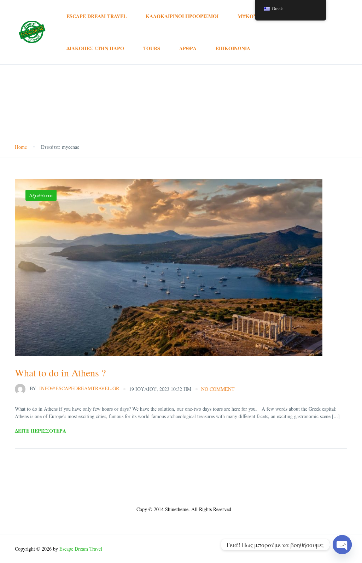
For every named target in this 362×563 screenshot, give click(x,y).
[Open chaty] (342, 544)
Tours (151, 48)
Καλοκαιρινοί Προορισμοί (182, 16)
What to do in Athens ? (60, 372)
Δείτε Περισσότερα (40, 430)
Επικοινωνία (233, 48)
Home (21, 146)
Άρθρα (188, 48)
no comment (218, 389)
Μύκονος (251, 16)
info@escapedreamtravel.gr (74, 388)
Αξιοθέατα (41, 195)
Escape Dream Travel (96, 16)
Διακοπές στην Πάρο (95, 48)
